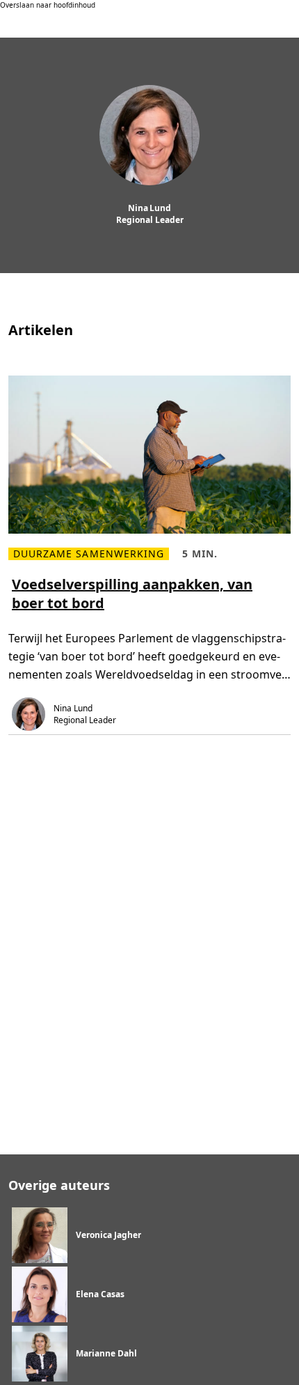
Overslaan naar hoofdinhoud (47, 5)
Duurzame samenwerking (88, 554)
